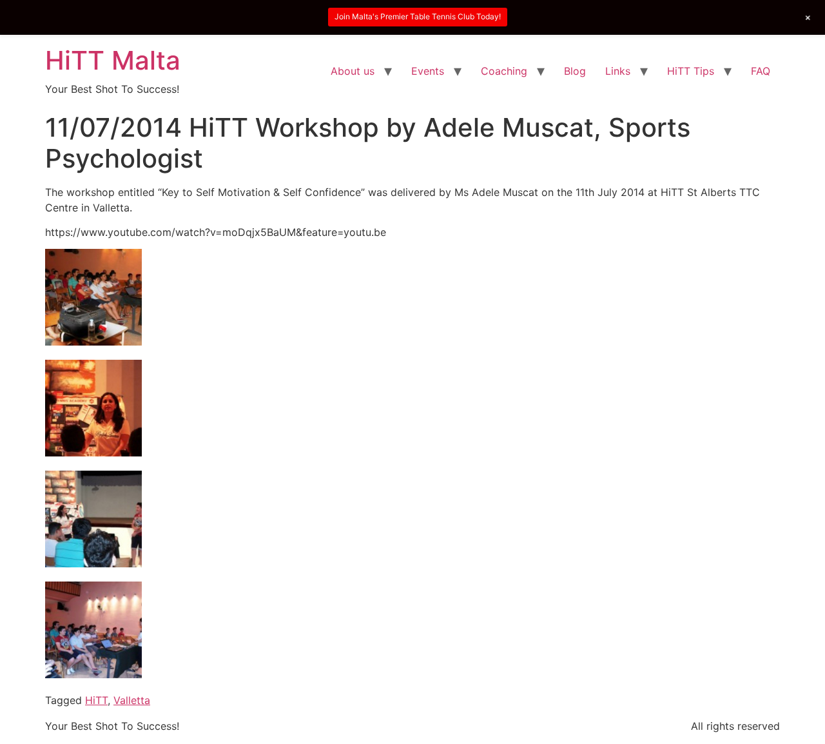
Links (617, 70)
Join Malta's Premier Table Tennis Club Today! (418, 16)
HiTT (96, 700)
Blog (575, 70)
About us (352, 70)
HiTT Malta (112, 60)
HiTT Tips (690, 70)
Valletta (131, 700)
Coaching (504, 70)
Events (427, 70)
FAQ (760, 70)
